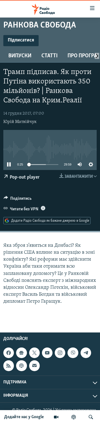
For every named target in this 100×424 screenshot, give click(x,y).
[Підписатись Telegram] (86, 353)
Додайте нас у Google (24, 417)
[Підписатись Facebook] (8, 353)
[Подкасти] (73, 417)
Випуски (19, 56)
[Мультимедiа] (56, 417)
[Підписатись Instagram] (60, 353)
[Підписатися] (34, 366)
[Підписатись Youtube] (47, 353)
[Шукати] (90, 417)
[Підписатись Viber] (73, 353)
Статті (49, 56)
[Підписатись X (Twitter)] (34, 353)
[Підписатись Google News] (21, 353)
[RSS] (8, 366)
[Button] (18, 199)
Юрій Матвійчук (20, 122)
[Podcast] (21, 366)
